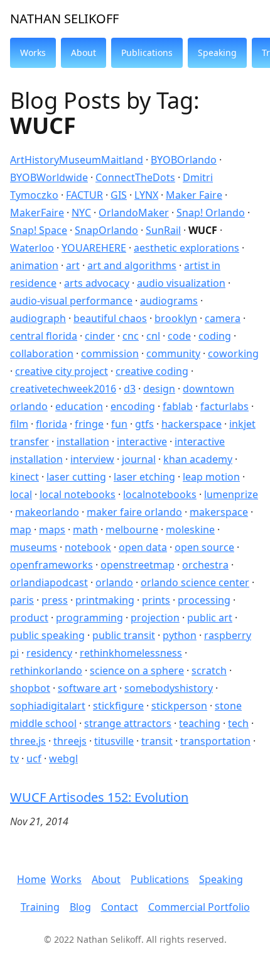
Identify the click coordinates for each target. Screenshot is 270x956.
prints (156, 600)
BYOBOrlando (184, 160)
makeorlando (47, 512)
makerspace (219, 512)
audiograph (38, 318)
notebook (88, 547)
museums (33, 547)
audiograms (169, 301)
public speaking (47, 635)
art (73, 265)
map (20, 529)
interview (92, 459)
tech (238, 723)
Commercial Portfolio (199, 907)
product (29, 618)
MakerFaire (37, 213)
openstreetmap (137, 565)
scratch (209, 670)
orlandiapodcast (49, 582)
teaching (199, 723)
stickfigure (118, 706)
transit (157, 741)
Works (66, 879)
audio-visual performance (71, 301)
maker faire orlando (134, 512)
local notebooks (78, 494)
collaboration (41, 353)
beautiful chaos (110, 318)
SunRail (163, 230)
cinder (100, 336)
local (21, 494)
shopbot (30, 688)
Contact (119, 907)
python (180, 635)
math (85, 529)
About (106, 879)
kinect (24, 477)
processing (204, 600)
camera (222, 318)
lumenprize (231, 494)
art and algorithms (131, 265)
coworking (233, 353)
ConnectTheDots (135, 177)
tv (14, 758)
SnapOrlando (106, 230)
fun (119, 424)
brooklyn (175, 318)
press (54, 600)
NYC (81, 213)
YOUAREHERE (94, 248)
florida (51, 424)
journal (139, 459)
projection (155, 618)
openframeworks (51, 565)
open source (204, 547)
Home (31, 879)
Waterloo (32, 248)
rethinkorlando (46, 670)
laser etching (144, 477)
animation (34, 265)
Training (40, 907)
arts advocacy (96, 283)
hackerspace (191, 424)
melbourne (131, 529)
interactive (142, 441)
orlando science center (195, 582)
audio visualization (181, 283)
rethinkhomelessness (131, 653)
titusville (114, 741)
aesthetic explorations (186, 248)
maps (52, 529)
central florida (43, 336)
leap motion (211, 477)
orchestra (205, 565)
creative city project (61, 371)
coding (214, 336)
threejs (70, 741)
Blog (80, 907)
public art (209, 618)
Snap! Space (38, 230)
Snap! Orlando (210, 213)
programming (89, 618)
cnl (153, 336)
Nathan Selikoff (64, 18)
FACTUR (84, 195)
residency (49, 653)
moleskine (190, 529)
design (159, 389)
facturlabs (224, 406)
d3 (130, 389)
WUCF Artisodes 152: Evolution (99, 797)
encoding (133, 406)
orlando (114, 582)
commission (110, 353)
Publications (160, 879)
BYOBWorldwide (49, 177)
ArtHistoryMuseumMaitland (76, 160)
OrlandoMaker (134, 213)
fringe (89, 424)
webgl (63, 758)
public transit (123, 635)
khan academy (197, 459)
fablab (178, 406)
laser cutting (76, 477)
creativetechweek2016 (63, 389)
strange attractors (127, 723)
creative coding (152, 371)
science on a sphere (137, 670)
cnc (130, 336)
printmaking (104, 600)
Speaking (221, 879)
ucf (33, 758)
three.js (28, 741)
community (173, 353)
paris (22, 600)
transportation (215, 741)
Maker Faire (194, 195)
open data (143, 547)
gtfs (144, 424)
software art (87, 688)
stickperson (179, 706)
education (79, 406)
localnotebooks (160, 494)
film (19, 424)
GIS (119, 195)
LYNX (146, 195)
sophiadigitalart (47, 706)
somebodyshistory (168, 688)
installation (83, 441)
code (179, 336)
